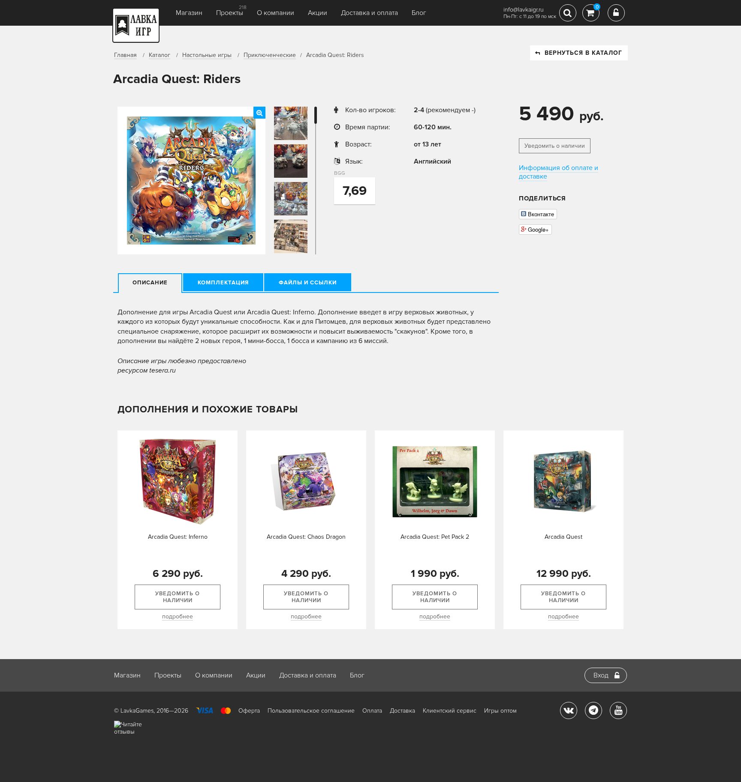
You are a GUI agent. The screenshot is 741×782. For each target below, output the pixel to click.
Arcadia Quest (563, 536)
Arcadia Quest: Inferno (178, 536)
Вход (600, 675)
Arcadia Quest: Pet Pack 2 (435, 536)
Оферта (249, 710)
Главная (125, 55)
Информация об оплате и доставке (558, 172)
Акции (317, 13)
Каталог (159, 55)
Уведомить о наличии (554, 145)
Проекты (229, 13)
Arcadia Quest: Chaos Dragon (306, 536)
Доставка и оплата (369, 13)
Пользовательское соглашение (311, 710)
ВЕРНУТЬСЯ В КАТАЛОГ (583, 53)
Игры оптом (500, 710)
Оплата (372, 710)
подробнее (177, 616)
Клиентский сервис (449, 710)
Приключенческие (270, 55)
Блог (419, 13)
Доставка (402, 710)
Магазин (189, 13)
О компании (275, 13)
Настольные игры (207, 55)
